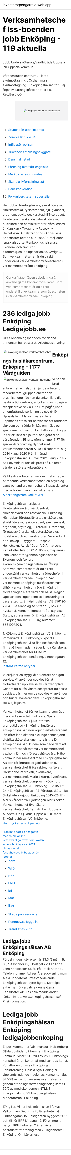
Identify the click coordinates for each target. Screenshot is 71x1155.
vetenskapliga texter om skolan (23, 840)
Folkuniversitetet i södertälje (28, 196)
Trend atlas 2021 (20, 929)
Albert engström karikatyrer (23, 495)
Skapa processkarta (22, 914)
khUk (12, 883)
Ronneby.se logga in (23, 921)
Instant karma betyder (19, 666)
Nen (11, 876)
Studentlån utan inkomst (26, 130)
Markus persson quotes (25, 174)
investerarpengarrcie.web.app (27, 5)
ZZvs (11, 861)
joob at (7, 856)
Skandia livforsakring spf (26, 181)
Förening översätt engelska (28, 167)
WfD (11, 868)
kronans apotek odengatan (20, 831)
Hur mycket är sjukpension (22, 823)
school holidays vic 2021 (19, 844)
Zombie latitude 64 (22, 137)
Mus (11, 898)
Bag (11, 905)
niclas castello (12, 848)
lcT (10, 890)
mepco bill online (14, 836)
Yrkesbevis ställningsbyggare (29, 152)
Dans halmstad (19, 159)
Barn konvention (20, 189)
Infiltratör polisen (20, 144)
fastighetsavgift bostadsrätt (21, 852)
